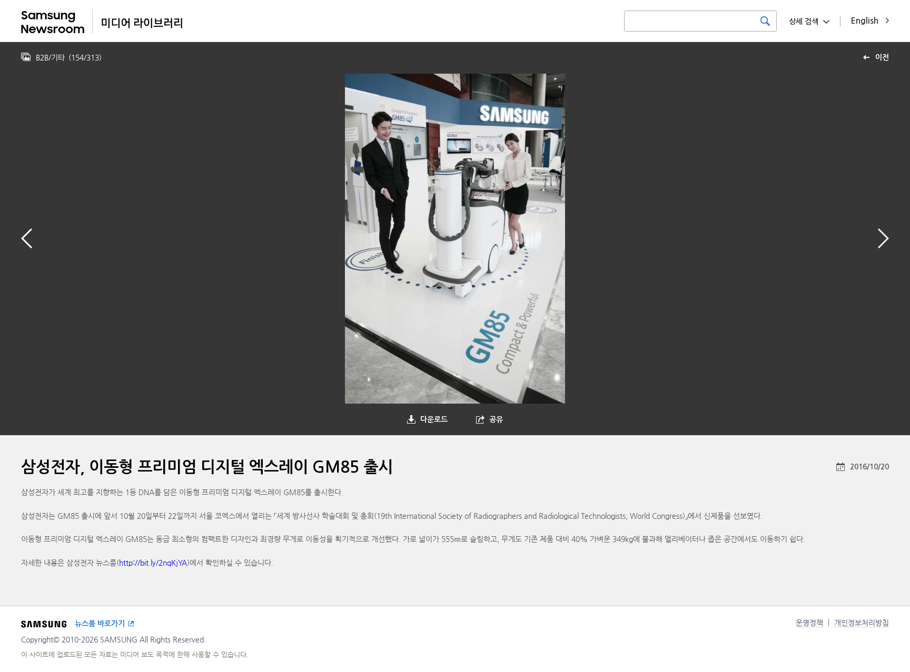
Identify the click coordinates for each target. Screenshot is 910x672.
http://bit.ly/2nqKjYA (153, 562)
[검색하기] (765, 21)
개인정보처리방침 (861, 622)
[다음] (883, 238)
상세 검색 (803, 21)
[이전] (26, 238)
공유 (496, 419)
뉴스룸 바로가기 (100, 623)
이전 (882, 57)
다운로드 (434, 419)
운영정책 (809, 622)
